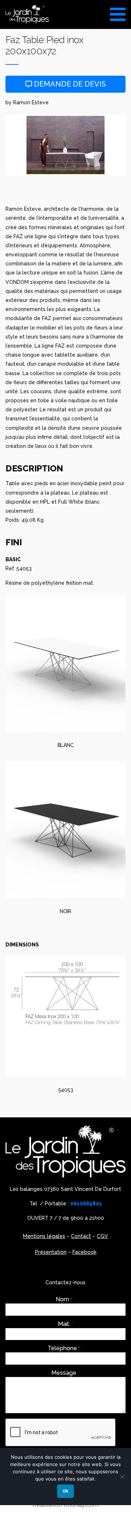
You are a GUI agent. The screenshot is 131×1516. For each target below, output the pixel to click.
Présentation (51, 1252)
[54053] (65, 1016)
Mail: (66, 1324)
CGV (102, 1236)
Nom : (65, 1299)
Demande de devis (69, 84)
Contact (81, 1236)
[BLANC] (65, 663)
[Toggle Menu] (118, 12)
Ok (65, 1491)
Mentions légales (44, 1236)
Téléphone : (65, 1348)
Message (65, 1373)
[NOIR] (65, 829)
